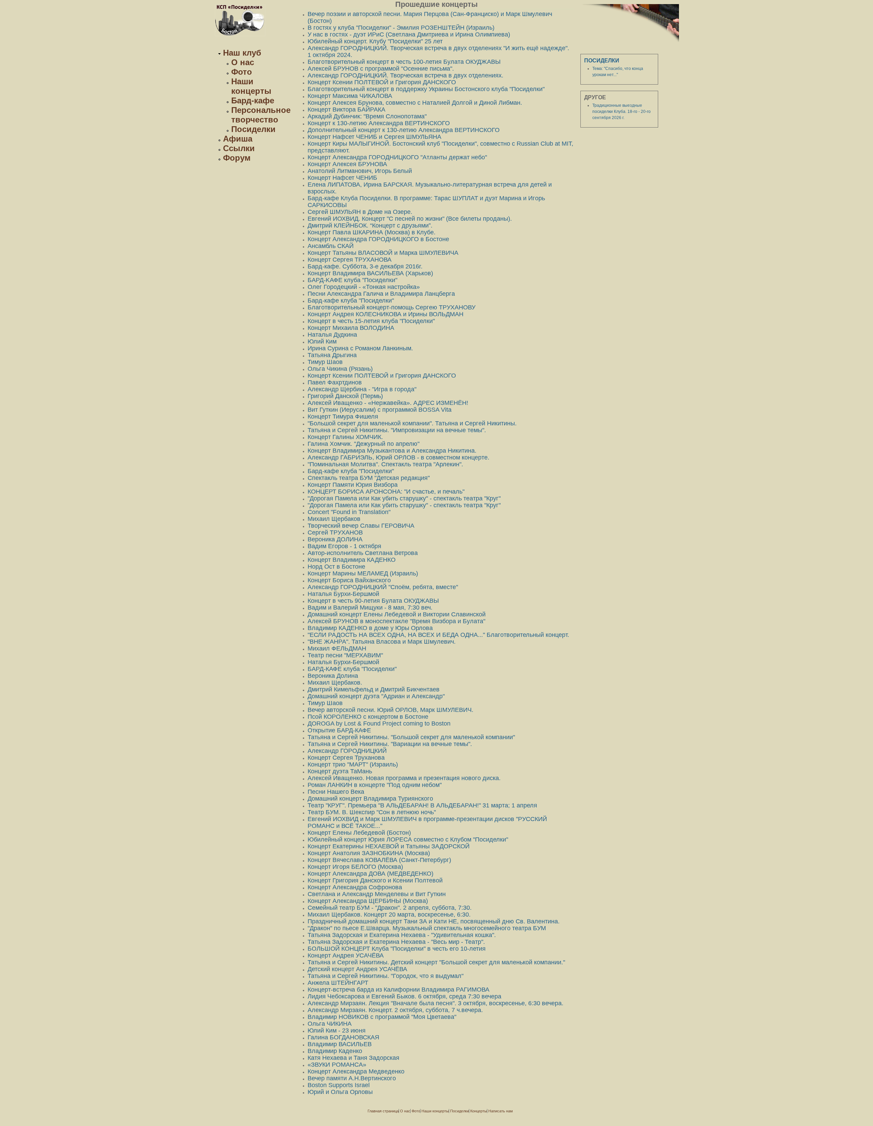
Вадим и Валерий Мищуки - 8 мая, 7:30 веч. (370, 607)
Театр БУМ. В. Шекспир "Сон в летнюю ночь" (372, 812)
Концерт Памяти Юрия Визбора (353, 484)
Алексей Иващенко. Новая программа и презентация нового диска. (404, 778)
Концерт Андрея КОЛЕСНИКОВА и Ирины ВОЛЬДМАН (385, 314)
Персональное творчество (261, 114)
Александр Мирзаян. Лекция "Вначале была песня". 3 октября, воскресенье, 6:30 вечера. (435, 1003)
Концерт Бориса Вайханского (349, 580)
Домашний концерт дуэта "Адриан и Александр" (376, 696)
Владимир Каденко (335, 1051)
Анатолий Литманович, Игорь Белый (360, 170)
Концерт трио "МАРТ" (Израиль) (353, 764)
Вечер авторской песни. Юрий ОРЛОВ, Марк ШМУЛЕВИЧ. (390, 709)
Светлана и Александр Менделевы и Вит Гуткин (377, 894)
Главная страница (383, 1111)
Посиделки (253, 129)
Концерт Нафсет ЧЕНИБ (342, 177)
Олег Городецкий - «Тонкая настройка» (364, 286)
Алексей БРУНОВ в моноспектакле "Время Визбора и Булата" (396, 621)
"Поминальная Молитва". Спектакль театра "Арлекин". (385, 464)
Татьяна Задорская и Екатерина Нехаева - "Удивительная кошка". (402, 935)
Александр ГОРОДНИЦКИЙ (347, 750)
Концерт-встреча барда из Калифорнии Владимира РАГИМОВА (398, 989)
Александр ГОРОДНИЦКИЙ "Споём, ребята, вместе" (383, 587)
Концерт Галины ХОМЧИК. (345, 437)
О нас (242, 62)
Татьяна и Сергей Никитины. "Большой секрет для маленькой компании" (411, 737)
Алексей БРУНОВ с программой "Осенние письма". (381, 68)
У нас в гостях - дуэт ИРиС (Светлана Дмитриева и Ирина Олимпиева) (409, 34)
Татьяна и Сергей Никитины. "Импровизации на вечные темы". (397, 430)
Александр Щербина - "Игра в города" (362, 389)
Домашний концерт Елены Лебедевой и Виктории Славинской (397, 614)
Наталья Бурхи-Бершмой (343, 593)
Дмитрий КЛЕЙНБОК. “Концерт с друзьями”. (370, 225)
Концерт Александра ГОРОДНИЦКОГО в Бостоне (378, 239)
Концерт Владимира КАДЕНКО (352, 559)
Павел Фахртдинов (335, 382)
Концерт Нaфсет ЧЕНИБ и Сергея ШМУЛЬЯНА (374, 136)
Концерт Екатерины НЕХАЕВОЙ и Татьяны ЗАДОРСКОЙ (389, 846)
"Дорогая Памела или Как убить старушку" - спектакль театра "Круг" (404, 498)
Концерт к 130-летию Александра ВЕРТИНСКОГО (379, 123)
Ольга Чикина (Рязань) (340, 368)
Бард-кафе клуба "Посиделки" (351, 300)
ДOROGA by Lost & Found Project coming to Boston (379, 723)
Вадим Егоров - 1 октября (344, 546)
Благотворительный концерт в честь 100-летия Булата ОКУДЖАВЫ (404, 61)
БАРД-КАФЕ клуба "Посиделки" (352, 669)
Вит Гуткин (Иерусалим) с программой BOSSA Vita (380, 409)
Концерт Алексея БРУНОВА (347, 164)
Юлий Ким (322, 341)
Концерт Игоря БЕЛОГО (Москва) (355, 866)
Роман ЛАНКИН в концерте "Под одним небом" (375, 784)
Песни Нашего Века (336, 791)
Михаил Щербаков (334, 518)
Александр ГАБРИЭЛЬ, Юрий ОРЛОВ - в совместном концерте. (398, 457)
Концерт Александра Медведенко (356, 1071)
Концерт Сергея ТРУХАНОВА (349, 259)
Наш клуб (242, 52)
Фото (241, 71)
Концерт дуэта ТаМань (340, 771)
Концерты (478, 1111)
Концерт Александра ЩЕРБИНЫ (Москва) (368, 900)
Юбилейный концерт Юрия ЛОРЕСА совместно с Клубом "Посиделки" (408, 839)
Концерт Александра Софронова (355, 887)
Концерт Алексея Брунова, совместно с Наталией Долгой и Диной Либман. (415, 102)
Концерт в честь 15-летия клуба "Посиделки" (371, 321)
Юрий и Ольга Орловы (340, 1091)
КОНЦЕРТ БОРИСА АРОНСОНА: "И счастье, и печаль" (386, 491)
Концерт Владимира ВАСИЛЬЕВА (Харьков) (370, 273)
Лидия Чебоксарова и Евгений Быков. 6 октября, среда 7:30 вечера (404, 996)
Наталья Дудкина (332, 334)
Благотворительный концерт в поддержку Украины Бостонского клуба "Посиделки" (426, 89)
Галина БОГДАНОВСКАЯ (343, 1037)
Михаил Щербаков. (335, 682)
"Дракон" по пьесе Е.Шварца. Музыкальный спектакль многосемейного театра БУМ (427, 928)
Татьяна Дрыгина (332, 355)
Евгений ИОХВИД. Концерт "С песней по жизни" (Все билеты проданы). (410, 218)
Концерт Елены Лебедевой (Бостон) (359, 832)
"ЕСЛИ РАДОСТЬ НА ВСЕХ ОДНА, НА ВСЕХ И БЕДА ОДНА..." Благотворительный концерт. (438, 634)
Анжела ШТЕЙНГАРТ (338, 982)
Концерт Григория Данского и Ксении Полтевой (375, 880)
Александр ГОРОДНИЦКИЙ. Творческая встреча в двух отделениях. (405, 75)
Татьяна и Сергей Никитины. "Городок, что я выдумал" (385, 976)
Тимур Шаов (325, 362)
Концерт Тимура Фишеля (343, 416)
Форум (237, 157)
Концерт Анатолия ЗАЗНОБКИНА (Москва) (369, 853)
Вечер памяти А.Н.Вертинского (352, 1078)
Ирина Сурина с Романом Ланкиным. (360, 348)
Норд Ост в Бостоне (336, 566)
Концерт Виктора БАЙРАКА (346, 109)
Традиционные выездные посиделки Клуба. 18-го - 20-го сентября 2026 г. (621, 111)
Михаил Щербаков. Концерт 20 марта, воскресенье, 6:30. (389, 914)
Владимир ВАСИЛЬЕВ (340, 1044)
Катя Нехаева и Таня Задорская (353, 1057)
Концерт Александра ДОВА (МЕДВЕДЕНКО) (370, 873)
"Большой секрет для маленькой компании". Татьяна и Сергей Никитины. (412, 423)
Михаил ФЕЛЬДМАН (337, 648)
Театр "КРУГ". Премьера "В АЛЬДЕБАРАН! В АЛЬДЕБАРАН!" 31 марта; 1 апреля (422, 805)
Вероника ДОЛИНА (335, 539)
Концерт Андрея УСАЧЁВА (346, 955)
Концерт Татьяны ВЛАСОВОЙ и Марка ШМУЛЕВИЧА (383, 252)
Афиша (237, 138)
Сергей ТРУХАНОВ (335, 532)
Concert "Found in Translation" (349, 512)
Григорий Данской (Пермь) (345, 396)
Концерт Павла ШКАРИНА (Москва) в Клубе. (371, 232)
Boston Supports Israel (339, 1085)
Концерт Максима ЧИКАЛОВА (350, 95)
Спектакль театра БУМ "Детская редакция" (369, 477)
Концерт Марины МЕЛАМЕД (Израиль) (363, 573)
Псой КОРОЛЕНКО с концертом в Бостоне (368, 716)
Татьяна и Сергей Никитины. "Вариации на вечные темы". (390, 744)
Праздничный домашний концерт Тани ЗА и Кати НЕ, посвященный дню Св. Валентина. (434, 921)
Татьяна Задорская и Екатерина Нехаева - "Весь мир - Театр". (396, 941)
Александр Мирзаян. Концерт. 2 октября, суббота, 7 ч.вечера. (395, 1010)
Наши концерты (251, 86)
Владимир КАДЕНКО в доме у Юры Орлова (370, 628)
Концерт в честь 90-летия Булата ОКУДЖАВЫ (373, 600)
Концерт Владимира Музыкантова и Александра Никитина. (392, 450)
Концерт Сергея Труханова (346, 757)
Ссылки (239, 148)
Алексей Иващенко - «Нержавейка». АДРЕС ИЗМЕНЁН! (388, 402)
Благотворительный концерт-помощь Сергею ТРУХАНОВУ (391, 307)
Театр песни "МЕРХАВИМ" (345, 655)
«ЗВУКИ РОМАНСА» (337, 1064)
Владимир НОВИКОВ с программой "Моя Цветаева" (382, 1016)
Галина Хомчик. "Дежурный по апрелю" (363, 443)
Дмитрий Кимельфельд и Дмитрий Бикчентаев (374, 689)
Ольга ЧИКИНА (330, 1023)
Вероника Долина (333, 675)
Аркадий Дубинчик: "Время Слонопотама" (367, 116)
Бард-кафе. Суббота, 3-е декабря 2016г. (365, 266)
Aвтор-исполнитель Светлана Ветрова (363, 553)
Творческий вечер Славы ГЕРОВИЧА (361, 525)
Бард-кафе (252, 100)
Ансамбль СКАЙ (331, 246)
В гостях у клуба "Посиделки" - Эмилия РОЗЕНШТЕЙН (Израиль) (401, 27)
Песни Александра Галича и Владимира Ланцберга (381, 293)
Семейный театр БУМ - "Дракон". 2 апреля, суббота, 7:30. (390, 907)
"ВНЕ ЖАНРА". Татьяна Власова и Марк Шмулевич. (382, 641)
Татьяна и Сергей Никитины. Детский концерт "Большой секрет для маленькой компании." (436, 962)
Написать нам (500, 1111)
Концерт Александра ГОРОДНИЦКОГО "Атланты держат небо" (397, 157)
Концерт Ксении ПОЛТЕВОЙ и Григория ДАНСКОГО (382, 82)
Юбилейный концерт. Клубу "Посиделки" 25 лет (375, 41)
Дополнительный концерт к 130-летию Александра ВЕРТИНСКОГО (404, 130)
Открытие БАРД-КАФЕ (339, 730)
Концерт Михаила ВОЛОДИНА (351, 327)
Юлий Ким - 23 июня (337, 1030)
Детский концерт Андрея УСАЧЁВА (357, 969)
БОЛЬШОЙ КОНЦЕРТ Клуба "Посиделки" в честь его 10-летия (397, 948)
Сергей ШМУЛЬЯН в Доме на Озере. (360, 211)
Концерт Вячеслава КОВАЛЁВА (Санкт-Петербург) (379, 860)
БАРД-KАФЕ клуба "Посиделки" (352, 280)
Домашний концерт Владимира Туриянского (370, 798)
